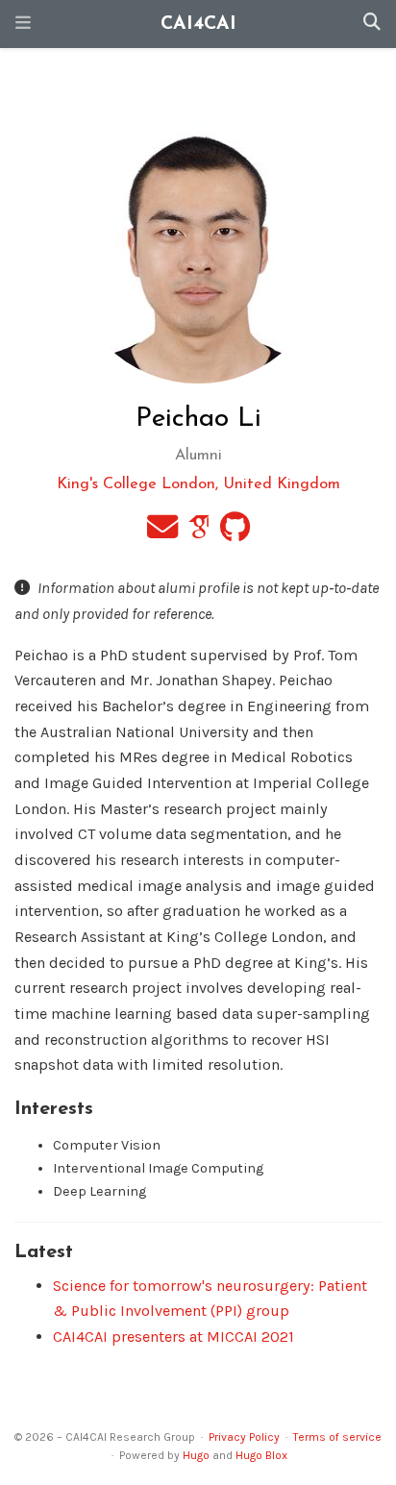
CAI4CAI (198, 24)
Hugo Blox (261, 1455)
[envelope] (162, 533)
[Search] (372, 24)
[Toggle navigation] (23, 24)
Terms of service (337, 1437)
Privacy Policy (244, 1437)
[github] (235, 533)
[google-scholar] (198, 533)
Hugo (196, 1455)
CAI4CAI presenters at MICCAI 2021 (173, 1336)
